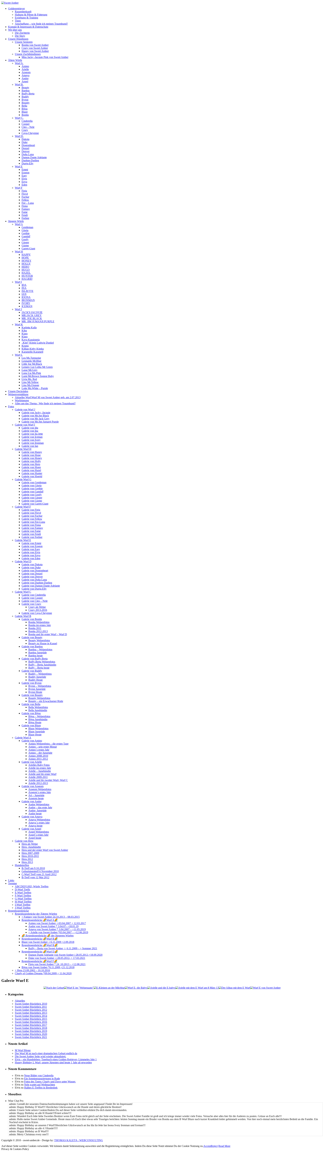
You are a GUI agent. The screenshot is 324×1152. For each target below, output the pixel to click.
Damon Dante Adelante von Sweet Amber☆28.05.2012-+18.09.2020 (65, 954)
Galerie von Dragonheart (35, 570)
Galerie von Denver (32, 576)
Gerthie (26, 233)
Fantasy (26, 209)
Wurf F (18, 187)
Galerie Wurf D (23, 561)
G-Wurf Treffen (23, 898)
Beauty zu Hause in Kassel (42, 643)
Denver (26, 151)
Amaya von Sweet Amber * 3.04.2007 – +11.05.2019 (57, 929)
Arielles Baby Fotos (39, 764)
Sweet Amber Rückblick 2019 (31, 1031)
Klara (25, 336)
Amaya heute (35, 825)
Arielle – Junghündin (39, 771)
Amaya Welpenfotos (39, 819)
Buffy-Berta (28, 93)
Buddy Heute (35, 679)
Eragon (25, 172)
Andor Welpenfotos (38, 804)
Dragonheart (28, 145)
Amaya (25, 75)
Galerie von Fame (31, 531)
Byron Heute (35, 692)
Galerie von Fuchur (32, 515)
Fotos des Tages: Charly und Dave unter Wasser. (50, 1081)
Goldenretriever (16, 8)
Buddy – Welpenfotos (40, 673)
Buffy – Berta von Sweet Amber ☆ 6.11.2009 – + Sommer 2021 (62, 948)
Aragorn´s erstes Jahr (39, 792)
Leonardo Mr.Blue (31, 360)
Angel (25, 81)
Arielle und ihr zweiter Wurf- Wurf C (48, 780)
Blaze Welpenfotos (38, 728)
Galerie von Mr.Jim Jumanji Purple (40, 421)
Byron (25, 99)
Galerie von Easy (31, 549)
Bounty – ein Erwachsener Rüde (45, 701)
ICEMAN (27, 306)
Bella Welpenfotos (38, 707)
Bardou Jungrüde (37, 652)
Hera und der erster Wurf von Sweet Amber (45, 850)
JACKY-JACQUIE (32, 312)
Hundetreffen (22, 865)
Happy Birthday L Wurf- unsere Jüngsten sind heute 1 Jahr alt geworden (53, 1062)
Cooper (26, 124)
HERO (25, 266)
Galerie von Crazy (31, 603)
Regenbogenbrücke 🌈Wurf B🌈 (40, 938)
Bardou (26, 90)
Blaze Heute (35, 734)
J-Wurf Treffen (23, 907)
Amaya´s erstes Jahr (39, 822)
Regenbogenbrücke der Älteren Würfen (36, 913)
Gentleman (27, 227)
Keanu (25, 345)
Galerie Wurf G (23, 479)
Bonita (25, 114)
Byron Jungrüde (37, 689)
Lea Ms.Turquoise (31, 357)
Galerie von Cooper (32, 597)
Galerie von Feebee (32, 537)
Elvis (24, 178)
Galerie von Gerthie (32, 488)
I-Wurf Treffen (22, 904)
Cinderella (27, 120)
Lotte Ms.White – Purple (35, 388)
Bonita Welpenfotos (38, 622)
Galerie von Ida (30, 427)
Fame (25, 212)
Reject (214, 1146)
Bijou (25, 108)
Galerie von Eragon (32, 546)
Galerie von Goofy (32, 494)
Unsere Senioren (24, 42)
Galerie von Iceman (32, 436)
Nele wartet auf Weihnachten (39, 1084)
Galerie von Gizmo (32, 500)
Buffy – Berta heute (38, 667)
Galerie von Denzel (32, 573)
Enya (24, 181)
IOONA (26, 297)
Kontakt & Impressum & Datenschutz (28, 26)
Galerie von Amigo (32, 740)
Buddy (25, 96)
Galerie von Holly (31, 461)
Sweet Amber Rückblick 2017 (31, 1025)
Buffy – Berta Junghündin (42, 664)
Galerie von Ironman (33, 442)
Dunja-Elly (27, 163)
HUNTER (27, 275)
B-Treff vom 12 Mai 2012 (35, 877)
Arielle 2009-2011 (38, 777)
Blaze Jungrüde (36, 731)
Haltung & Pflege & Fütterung (31, 14)
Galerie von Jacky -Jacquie (36, 412)
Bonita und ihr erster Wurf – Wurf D (47, 634)
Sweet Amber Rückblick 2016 (31, 1022)
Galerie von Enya (31, 555)
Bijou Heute (34, 722)
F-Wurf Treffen (23, 895)
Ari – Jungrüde (36, 795)
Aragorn (26, 72)
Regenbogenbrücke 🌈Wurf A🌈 (40, 920)
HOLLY (26, 263)
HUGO (26, 269)
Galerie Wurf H (23, 449)
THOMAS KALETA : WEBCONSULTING (78, 1140)
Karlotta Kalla (29, 327)
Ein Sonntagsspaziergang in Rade (42, 1078)
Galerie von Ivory (31, 439)
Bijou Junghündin (37, 719)
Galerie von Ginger (32, 497)
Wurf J (18, 309)
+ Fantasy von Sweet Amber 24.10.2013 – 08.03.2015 (51, 916)
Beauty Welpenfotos (39, 640)
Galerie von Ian (30, 446)
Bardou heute (35, 655)
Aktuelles (20, 1000)
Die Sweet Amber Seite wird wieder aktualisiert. (40, 1056)
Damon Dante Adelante (34, 157)
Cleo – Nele (28, 127)
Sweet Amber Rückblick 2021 (31, 1037)
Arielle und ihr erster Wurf (42, 774)
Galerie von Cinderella (34, 594)
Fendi (25, 215)
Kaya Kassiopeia (31, 339)
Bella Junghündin (37, 710)
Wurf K (19, 324)
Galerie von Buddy (32, 670)
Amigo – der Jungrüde (40, 752)
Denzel (25, 148)
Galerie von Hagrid (32, 476)
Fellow (25, 199)
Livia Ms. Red (29, 379)
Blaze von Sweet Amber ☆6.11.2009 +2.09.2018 (48, 942)
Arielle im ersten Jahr (39, 768)
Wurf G (19, 224)
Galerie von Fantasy (32, 528)
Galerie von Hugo (31, 467)
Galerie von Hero (31, 464)
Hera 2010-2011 (30, 856)
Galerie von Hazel (31, 470)
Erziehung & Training (26, 17)
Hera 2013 (27, 862)
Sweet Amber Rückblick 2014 (31, 1015)
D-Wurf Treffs (22, 889)
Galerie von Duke (31, 567)
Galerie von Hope (31, 455)
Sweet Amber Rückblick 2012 (31, 1009)
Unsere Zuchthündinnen (28, 54)
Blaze (25, 111)
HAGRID (27, 278)
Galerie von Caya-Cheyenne (37, 613)
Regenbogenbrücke (18, 910)
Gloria (25, 230)
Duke (25, 142)
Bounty (26, 102)
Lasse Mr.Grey (29, 370)
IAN (24, 294)
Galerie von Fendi (31, 534)
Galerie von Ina (30, 430)
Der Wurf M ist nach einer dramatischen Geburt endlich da (46, 1053)
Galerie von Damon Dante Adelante (41, 585)
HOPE (25, 257)
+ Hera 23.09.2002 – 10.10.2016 (32, 970)
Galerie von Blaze (31, 725)
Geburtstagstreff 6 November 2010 (40, 871)
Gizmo (25, 245)
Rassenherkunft (23, 11)
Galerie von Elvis (31, 552)
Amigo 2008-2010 (38, 755)
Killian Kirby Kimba (33, 348)
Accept (207, 1146)
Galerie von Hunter (32, 473)
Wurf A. (19, 63)
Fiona (25, 206)
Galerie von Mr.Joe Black (35, 415)
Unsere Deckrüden (18, 391)
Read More (224, 1146)
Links (11, 880)
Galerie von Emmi (31, 543)
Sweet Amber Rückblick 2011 (31, 1006)
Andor (25, 78)
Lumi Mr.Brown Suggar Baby (38, 376)
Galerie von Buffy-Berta (35, 658)
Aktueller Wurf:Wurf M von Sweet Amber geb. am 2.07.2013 (47, 397)
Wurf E (19, 166)
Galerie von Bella (31, 704)
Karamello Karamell (32, 351)
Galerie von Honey (32, 458)
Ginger (25, 242)
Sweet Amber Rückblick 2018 (31, 1028)
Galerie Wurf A (23, 737)
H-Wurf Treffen (23, 901)
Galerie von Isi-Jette (32, 433)
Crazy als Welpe (37, 607)
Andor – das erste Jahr (40, 807)
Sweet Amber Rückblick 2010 (31, 1003)
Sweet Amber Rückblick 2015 (31, 1018)
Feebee (25, 218)
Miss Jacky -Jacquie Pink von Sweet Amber (45, 57)
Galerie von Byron (32, 682)
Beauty (25, 87)
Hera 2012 (27, 859)
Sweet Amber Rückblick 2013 (31, 1012)
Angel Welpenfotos (38, 831)
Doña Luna (28, 154)
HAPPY (26, 254)
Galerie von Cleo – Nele (35, 600)
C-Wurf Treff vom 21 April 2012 (39, 874)
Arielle (25, 69)
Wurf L (19, 354)
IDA (24, 285)
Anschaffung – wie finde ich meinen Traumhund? (41, 23)
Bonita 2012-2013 (38, 631)
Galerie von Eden (31, 558)
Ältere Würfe (15, 60)
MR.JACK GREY (32, 315)
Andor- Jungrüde (37, 810)
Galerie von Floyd (31, 512)
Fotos (11, 406)
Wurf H (19, 251)
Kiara (25, 333)
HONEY (26, 260)
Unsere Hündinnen (18, 38)
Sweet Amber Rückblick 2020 (31, 1034)
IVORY (26, 303)
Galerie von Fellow (32, 518)
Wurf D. (19, 136)
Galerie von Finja (31, 509)
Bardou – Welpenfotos (40, 649)
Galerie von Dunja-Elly (34, 588)
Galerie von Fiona (31, 525)
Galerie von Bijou (31, 713)
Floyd (25, 193)
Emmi (25, 169)
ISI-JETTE (27, 291)
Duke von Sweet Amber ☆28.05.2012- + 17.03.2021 (56, 958)
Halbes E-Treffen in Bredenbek (41, 1087)
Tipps (18, 20)
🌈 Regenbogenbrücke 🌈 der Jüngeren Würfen (48, 935)
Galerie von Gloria (32, 485)
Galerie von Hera (24, 840)
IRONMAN (28, 300)
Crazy (25, 130)
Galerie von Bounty (32, 695)
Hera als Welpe (30, 843)
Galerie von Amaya (32, 816)
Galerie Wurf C (23, 591)
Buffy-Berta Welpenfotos (41, 661)
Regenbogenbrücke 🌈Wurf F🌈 (39, 961)
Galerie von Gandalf (32, 491)
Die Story (20, 35)
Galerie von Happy (32, 452)
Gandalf (26, 236)
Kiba (24, 330)
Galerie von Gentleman (34, 482)
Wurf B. (19, 84)
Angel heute (34, 837)
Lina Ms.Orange (30, 385)
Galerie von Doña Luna (34, 579)
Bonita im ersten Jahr (39, 625)
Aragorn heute (36, 798)
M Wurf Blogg (23, 1050)
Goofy (25, 239)
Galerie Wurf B (23, 616)
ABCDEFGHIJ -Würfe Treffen (31, 886)
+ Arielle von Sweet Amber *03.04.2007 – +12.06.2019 (58, 932)
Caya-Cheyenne (30, 133)
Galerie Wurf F (23, 506)
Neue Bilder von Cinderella (38, 1075)
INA (24, 288)
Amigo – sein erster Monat (42, 746)
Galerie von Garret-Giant (35, 503)
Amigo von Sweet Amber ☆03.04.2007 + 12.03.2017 (57, 923)
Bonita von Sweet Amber (35, 45)
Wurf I (18, 281)
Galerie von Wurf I (25, 424)
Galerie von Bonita (32, 619)
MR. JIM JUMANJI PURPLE (38, 321)
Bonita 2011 (34, 628)
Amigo (25, 66)
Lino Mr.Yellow (30, 382)
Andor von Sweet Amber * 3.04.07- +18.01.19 (53, 926)
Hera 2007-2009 (30, 853)
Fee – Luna (28, 203)
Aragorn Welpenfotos (39, 789)
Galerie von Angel (31, 828)
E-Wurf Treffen (23, 892)
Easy (24, 175)
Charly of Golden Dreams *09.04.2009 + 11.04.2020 (43, 973)
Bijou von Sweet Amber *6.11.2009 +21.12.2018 (48, 967)
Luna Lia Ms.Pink (31, 373)
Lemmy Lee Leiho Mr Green (37, 367)
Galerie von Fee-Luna (33, 521)
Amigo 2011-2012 (38, 758)
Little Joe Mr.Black (32, 364)
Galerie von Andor (32, 801)
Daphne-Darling (30, 160)
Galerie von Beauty (32, 637)
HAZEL (26, 272)
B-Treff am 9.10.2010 (33, 868)
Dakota (25, 139)
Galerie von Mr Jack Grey (35, 418)
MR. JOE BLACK (32, 318)
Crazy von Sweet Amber (35, 48)
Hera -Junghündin (31, 847)
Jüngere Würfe (16, 221)
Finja (24, 190)
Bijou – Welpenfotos (39, 716)
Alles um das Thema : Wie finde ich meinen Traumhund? (45, 403)
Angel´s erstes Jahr (38, 834)
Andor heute (35, 813)
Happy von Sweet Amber (35, 51)
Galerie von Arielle (32, 761)
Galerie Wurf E (23, 540)
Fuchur (25, 196)
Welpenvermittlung (18, 394)
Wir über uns (15, 29)
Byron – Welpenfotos (39, 686)
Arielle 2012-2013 (38, 783)
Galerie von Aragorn (33, 786)
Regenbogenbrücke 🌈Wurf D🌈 (40, 951)
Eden (24, 184)
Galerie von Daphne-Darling (37, 582)
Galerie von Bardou (32, 646)
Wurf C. (19, 117)
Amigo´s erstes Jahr (38, 749)
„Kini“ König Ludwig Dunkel (38, 342)
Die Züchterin (22, 32)
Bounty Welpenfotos (39, 698)
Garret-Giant (28, 248)
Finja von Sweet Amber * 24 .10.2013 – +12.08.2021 (57, 964)
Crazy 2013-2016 (37, 610)
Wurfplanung (22, 400)
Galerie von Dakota (32, 564)
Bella (24, 105)
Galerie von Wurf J (25, 409)
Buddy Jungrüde (37, 676)
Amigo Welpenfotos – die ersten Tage (48, 743)
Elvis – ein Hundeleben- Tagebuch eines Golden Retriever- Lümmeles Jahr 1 (56, 1059)
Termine (12, 883)
